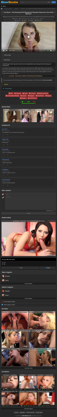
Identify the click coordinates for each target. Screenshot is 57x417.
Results (48, 268)
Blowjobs (16, 18)
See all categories (28, 283)
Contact (16, 412)
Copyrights (22, 412)
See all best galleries (28, 408)
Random (31, 20)
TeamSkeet (8, 88)
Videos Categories (7, 272)
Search (53, 2)
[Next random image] (54, 238)
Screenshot (39, 20)
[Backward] (2, 116)
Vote (21, 268)
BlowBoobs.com (26, 415)
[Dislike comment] (7, 135)
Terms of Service (30, 412)
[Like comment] (3, 135)
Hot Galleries (5, 372)
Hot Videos (5, 309)
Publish (28, 213)
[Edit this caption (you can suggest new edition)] (55, 16)
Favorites (18, 20)
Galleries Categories (7, 287)
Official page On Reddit (9, 301)
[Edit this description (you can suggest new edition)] (54, 64)
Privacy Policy (39, 412)
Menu (4, 6)
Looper (25, 20)
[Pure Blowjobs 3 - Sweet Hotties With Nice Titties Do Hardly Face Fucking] (29, 238)
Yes (4, 262)
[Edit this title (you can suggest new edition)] (53, 12)
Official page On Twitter (9, 304)
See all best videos (28, 368)
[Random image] (18, 382)
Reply (54, 128)
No (4, 264)
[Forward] (55, 116)
